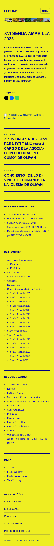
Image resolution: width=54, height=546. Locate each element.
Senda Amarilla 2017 (20, 322)
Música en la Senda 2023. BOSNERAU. (26, 226)
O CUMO (11, 10)
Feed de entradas (15, 471)
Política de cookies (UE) (18, 426)
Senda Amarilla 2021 (20, 343)
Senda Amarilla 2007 (20, 293)
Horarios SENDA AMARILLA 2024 (25, 218)
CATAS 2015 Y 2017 (20, 276)
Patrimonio (12, 413)
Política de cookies (16, 422)
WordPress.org (14, 480)
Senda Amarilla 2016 (20, 318)
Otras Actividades (15, 409)
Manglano (13, 114)
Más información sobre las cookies (23, 397)
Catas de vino (13, 272)
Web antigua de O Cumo (19, 434)
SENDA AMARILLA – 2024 (21, 222)
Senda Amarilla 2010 (20, 305)
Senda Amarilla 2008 (20, 297)
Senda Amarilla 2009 (20, 301)
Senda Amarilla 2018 (20, 326)
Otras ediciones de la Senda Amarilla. (25, 289)
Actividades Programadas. (19, 259)
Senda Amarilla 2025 (20, 355)
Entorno (11, 388)
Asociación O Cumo (17, 384)
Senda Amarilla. (14, 334)
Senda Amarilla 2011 (20, 309)
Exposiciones (13, 284)
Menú (45, 11)
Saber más (12, 430)
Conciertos (12, 280)
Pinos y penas (13, 417)
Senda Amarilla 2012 (20, 314)
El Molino (15, 268)
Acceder (11, 467)
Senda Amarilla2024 (20, 359)
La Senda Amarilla (16, 392)
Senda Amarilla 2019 (20, 339)
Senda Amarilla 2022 (17, 330)
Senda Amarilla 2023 (20, 351)
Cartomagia (15, 263)
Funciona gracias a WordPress (27, 540)
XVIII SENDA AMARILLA (21, 214)
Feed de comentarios (17, 475)
